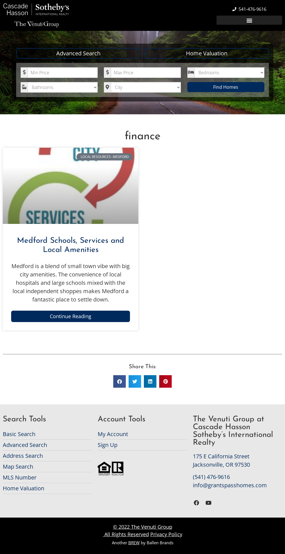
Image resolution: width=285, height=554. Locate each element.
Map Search (18, 466)
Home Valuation (206, 53)
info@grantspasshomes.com (230, 485)
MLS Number (19, 477)
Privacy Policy (166, 534)
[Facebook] (196, 503)
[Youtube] (208, 503)
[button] (249, 20)
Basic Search (19, 434)
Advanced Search (78, 53)
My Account (113, 434)
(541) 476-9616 (211, 477)
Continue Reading (70, 316)
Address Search (23, 455)
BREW (134, 542)
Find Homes (225, 87)
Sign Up (107, 445)
